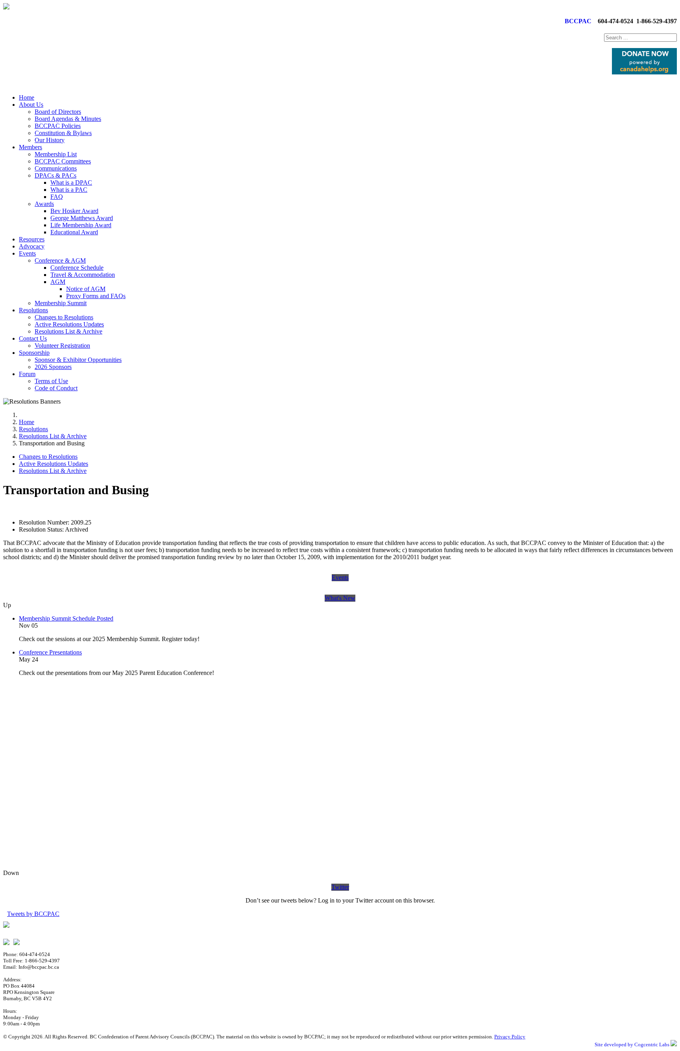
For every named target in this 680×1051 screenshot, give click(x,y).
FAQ (56, 196)
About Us (31, 104)
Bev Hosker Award (74, 211)
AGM (57, 281)
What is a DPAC (71, 182)
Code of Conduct (56, 388)
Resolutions (33, 310)
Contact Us (33, 338)
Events (27, 253)
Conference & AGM (60, 260)
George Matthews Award (81, 218)
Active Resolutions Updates (69, 324)
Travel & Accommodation (82, 274)
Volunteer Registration (62, 345)
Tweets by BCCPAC (33, 913)
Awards (44, 203)
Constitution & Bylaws (63, 133)
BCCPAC (576, 21)
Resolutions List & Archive (68, 331)
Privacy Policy (509, 1037)
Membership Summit (61, 303)
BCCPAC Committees (63, 161)
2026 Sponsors (53, 366)
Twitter (340, 887)
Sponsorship (34, 352)
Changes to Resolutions (64, 317)
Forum (27, 374)
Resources (31, 239)
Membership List (56, 154)
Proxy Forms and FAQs (96, 296)
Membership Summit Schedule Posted (66, 618)
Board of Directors (58, 111)
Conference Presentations (50, 652)
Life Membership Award (80, 225)
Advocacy (31, 246)
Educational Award (74, 232)
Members (30, 147)
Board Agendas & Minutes (68, 118)
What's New (340, 598)
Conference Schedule (76, 267)
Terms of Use (51, 381)
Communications (56, 168)
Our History (50, 140)
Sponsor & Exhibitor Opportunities (78, 359)
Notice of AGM (85, 288)
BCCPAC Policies (58, 125)
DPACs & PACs (55, 175)
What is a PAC (68, 189)
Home (26, 97)
